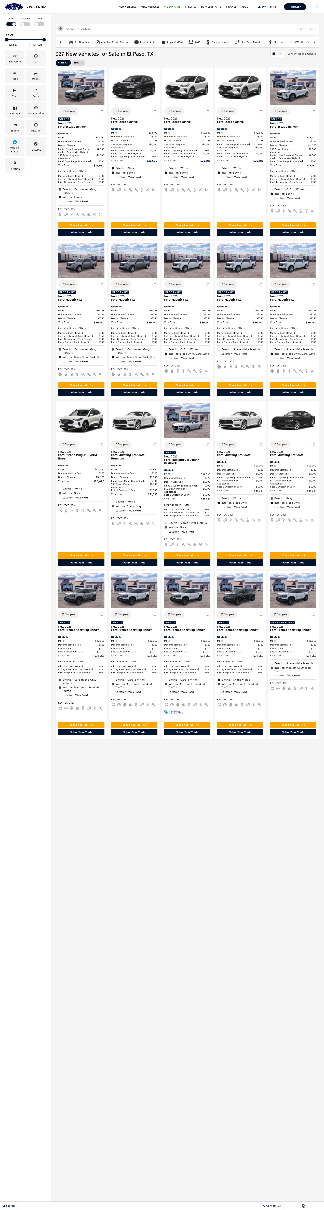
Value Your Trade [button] (81, 232)
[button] (317, 7)
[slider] (6, 39)
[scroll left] (61, 42)
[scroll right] (313, 42)
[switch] (11, 21)
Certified (25, 18)
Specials (190, 6)
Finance (231, 6)
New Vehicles (127, 6)
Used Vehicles (150, 6)
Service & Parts (211, 6)
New (11, 18)
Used (39, 18)
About (245, 6)
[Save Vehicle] (101, 111)
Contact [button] (295, 7)
